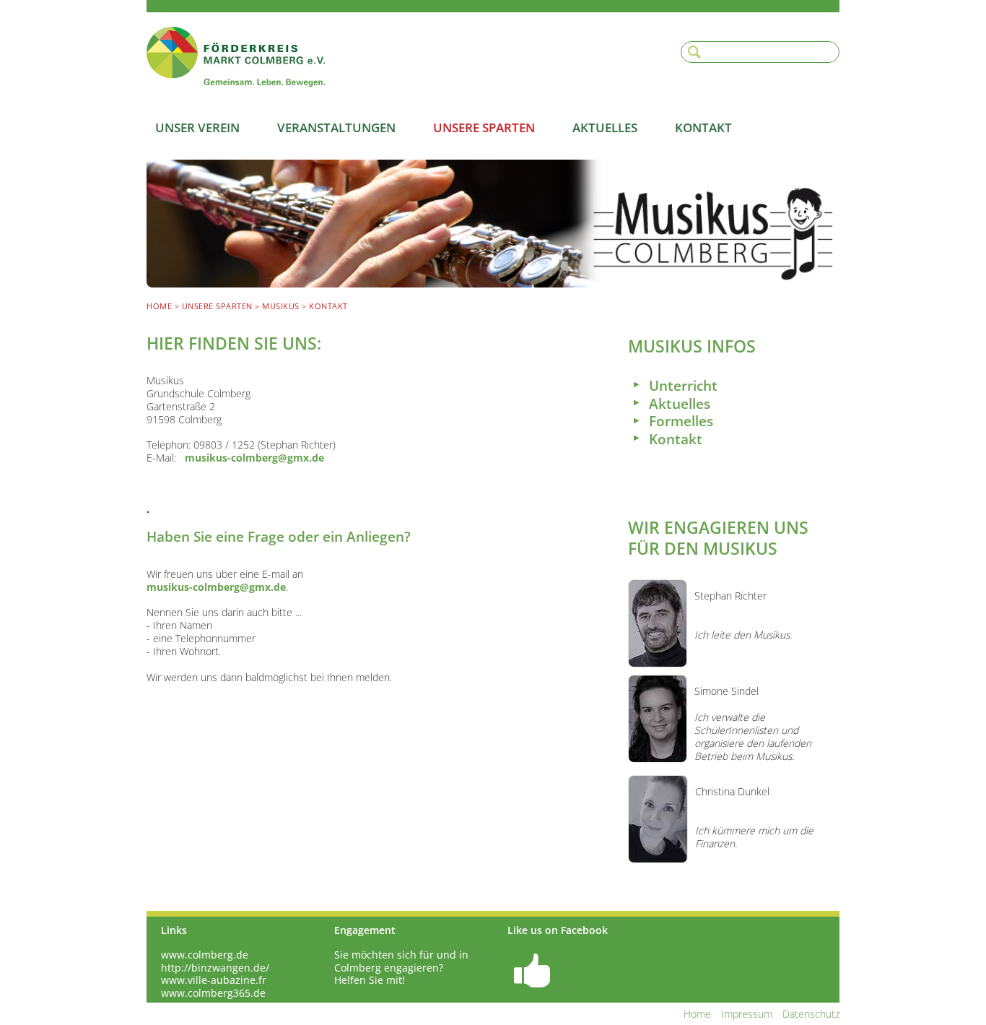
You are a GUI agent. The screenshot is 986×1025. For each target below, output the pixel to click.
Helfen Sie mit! (369, 980)
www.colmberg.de (204, 954)
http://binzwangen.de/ (215, 967)
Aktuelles (604, 127)
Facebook (532, 968)
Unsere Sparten (484, 127)
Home (159, 305)
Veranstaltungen (336, 127)
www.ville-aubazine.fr (213, 980)
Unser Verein (197, 127)
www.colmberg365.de (213, 993)
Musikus (281, 305)
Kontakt (703, 127)
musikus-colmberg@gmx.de (254, 457)
